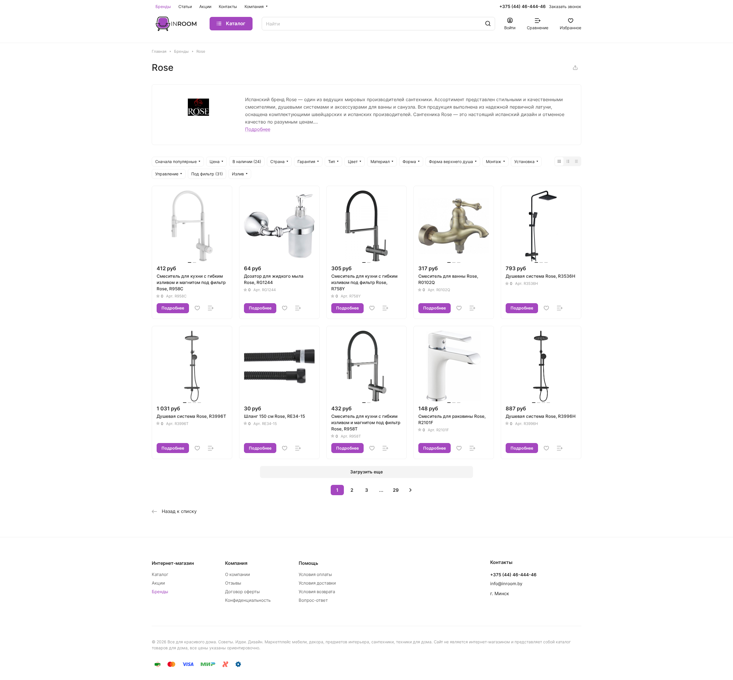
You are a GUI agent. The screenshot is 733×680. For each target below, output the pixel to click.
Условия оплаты (315, 574)
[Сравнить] (211, 308)
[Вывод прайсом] (576, 161)
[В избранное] (197, 308)
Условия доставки (317, 583)
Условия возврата (317, 591)
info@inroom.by (506, 583)
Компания (236, 563)
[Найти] (488, 23)
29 (396, 490)
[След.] (410, 490)
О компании (237, 574)
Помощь (308, 563)
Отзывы (233, 583)
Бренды (160, 591)
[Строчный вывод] (567, 161)
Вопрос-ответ (313, 600)
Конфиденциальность (248, 600)
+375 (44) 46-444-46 (522, 6)
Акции (158, 583)
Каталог (160, 574)
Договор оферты (242, 591)
